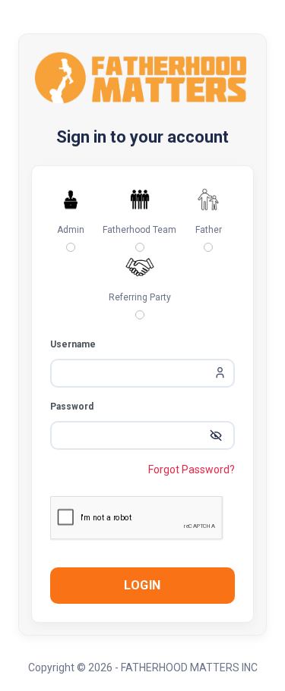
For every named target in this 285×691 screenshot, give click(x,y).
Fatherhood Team (139, 230)
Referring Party (140, 297)
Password (71, 406)
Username (73, 344)
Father (208, 230)
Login (142, 585)
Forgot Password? (191, 469)
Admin (70, 230)
